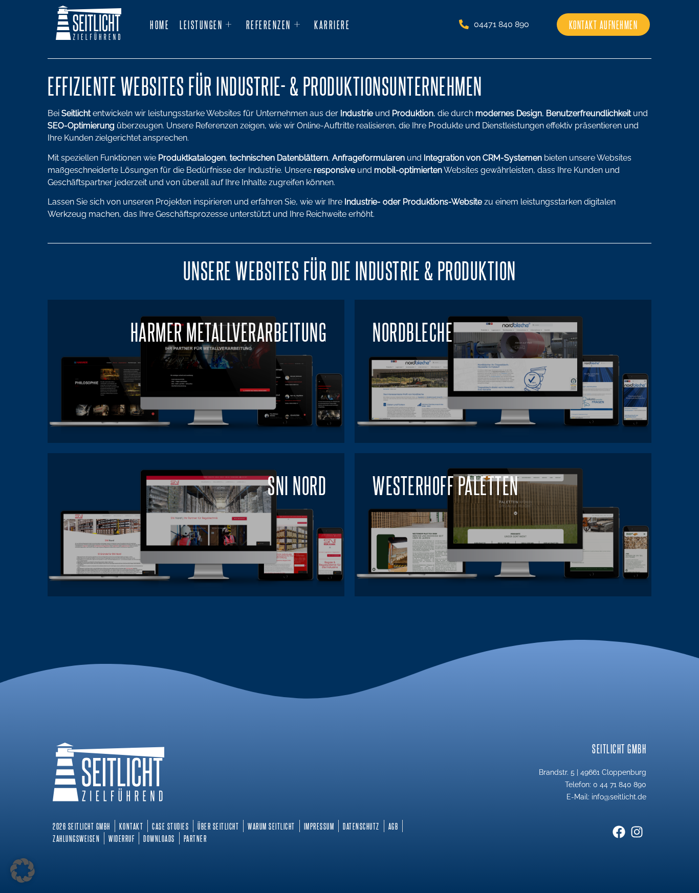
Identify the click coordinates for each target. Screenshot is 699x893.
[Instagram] (637, 832)
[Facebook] (619, 832)
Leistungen (201, 24)
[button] (22, 870)
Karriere (332, 24)
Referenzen (268, 24)
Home (159, 24)
